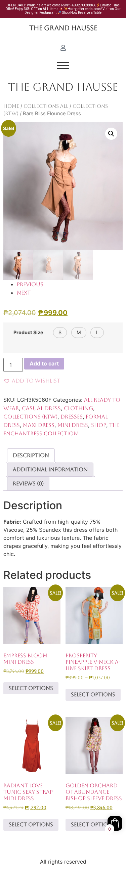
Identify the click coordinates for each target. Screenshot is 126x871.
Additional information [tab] (50, 469)
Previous (30, 284)
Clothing (78, 408)
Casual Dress (41, 408)
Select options (31, 688)
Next (24, 293)
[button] (111, 134)
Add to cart (44, 363)
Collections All (46, 106)
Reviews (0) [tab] (28, 483)
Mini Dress (72, 425)
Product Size (28, 332)
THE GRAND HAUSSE (63, 87)
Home (11, 106)
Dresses (71, 416)
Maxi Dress (38, 425)
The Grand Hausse (63, 28)
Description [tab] (31, 455)
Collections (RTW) (30, 416)
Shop (98, 425)
